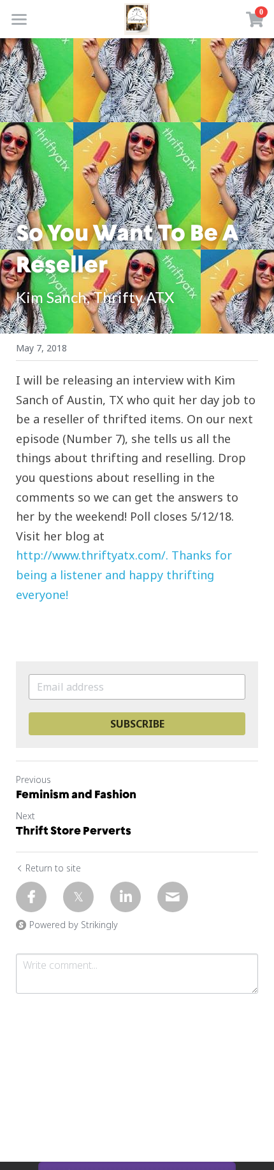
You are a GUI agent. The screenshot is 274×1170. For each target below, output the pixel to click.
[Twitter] (78, 897)
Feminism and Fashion (76, 794)
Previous (33, 779)
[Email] (172, 897)
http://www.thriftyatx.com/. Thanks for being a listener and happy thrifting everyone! (125, 574)
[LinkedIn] (125, 897)
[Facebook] (31, 897)
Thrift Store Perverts (73, 830)
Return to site (53, 868)
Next (25, 816)
